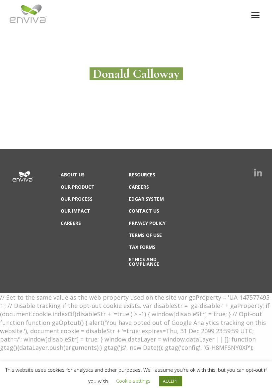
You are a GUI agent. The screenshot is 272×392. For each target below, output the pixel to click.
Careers (71, 223)
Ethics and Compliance (144, 261)
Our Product (78, 187)
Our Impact (75, 211)
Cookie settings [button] (133, 380)
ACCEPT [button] (170, 381)
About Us (73, 174)
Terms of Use (145, 235)
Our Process (77, 199)
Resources (142, 174)
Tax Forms (142, 247)
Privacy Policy (147, 223)
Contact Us (144, 211)
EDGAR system (146, 199)
